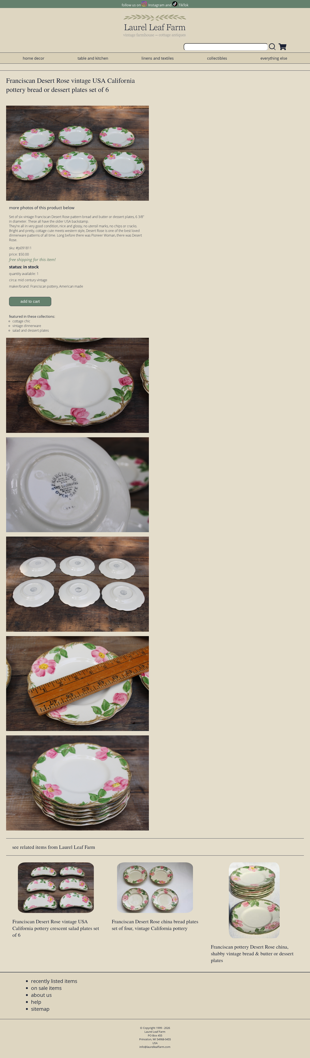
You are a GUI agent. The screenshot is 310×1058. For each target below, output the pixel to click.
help (36, 1001)
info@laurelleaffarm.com (154, 1047)
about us (41, 994)
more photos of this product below (41, 207)
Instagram (156, 5)
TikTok (183, 5)
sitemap (40, 1008)
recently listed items (54, 980)
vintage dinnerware (26, 325)
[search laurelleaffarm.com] (273, 47)
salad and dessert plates (30, 330)
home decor (33, 58)
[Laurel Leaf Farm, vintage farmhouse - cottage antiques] (155, 25)
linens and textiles (158, 58)
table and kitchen (93, 58)
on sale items (46, 987)
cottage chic (21, 321)
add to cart (30, 301)
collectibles (217, 58)
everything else (273, 58)
